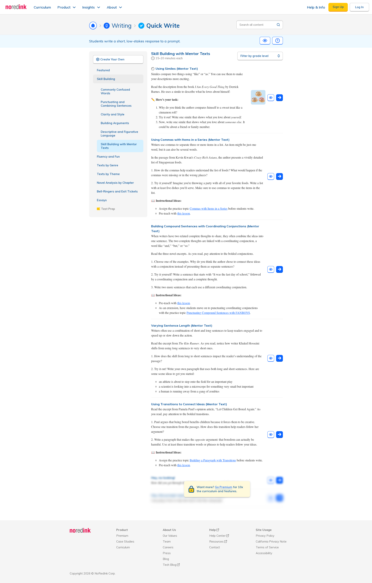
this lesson (183, 213)
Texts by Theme (108, 174)
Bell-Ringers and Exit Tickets (117, 191)
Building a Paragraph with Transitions (213, 460)
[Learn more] (277, 41)
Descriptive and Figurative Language (119, 133)
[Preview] (265, 41)
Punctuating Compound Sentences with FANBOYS (218, 313)
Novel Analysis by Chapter (115, 183)
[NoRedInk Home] (16, 7)
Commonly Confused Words (115, 91)
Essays (102, 200)
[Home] (80, 530)
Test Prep (108, 209)
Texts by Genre (107, 165)
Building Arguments (115, 123)
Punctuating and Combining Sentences (116, 103)
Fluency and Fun (108, 156)
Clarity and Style (112, 114)
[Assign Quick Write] (279, 97)
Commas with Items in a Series (208, 208)
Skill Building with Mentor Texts (119, 146)
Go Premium (223, 487)
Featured (103, 70)
